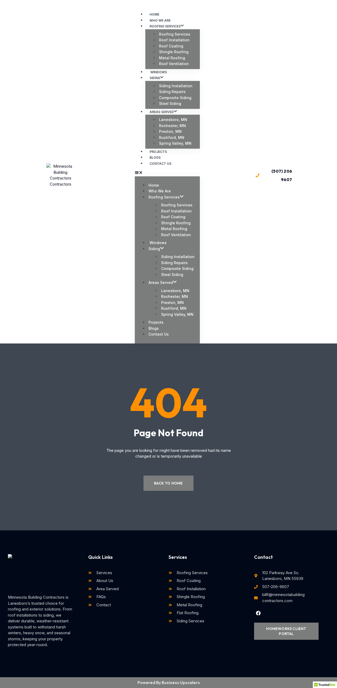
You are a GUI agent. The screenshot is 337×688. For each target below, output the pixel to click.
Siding (155, 78)
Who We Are (159, 191)
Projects (155, 322)
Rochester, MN (172, 125)
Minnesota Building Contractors (29, 584)
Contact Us (160, 164)
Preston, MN (170, 131)
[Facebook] (258, 613)
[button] (167, 173)
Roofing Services (165, 26)
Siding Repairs (172, 91)
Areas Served (162, 112)
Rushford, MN (171, 137)
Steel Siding (170, 103)
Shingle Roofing (174, 52)
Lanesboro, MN (173, 119)
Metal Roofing (172, 58)
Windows (157, 242)
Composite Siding (175, 97)
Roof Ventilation (174, 63)
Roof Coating (171, 46)
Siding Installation (175, 86)
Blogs (153, 328)
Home (153, 185)
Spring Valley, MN (175, 143)
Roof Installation (174, 40)
